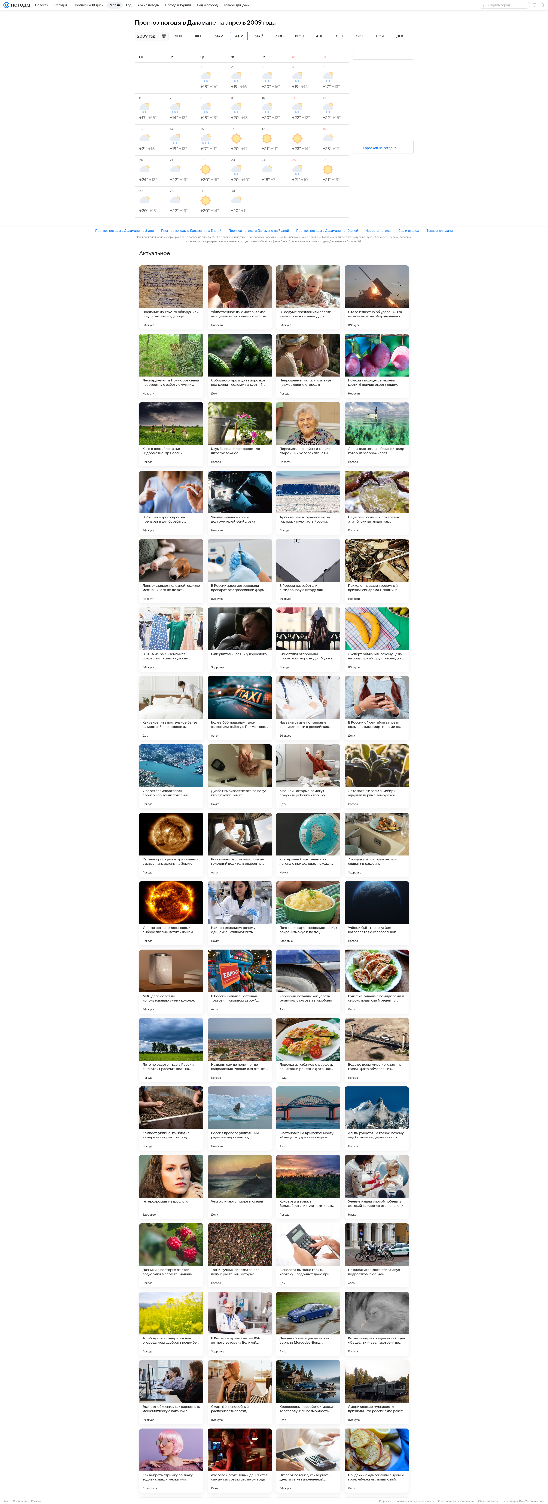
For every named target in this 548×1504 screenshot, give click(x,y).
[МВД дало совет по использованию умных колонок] (171, 982)
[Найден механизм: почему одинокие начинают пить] (240, 913)
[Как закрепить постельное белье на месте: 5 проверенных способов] (171, 708)
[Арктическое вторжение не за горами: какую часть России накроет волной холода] (308, 503)
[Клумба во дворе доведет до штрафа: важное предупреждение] (240, 434)
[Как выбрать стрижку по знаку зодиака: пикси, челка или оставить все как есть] (171, 1461)
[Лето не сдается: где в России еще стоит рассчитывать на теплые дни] (171, 1050)
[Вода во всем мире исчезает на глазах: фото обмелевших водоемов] (377, 1050)
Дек (400, 36)
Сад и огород (408, 231)
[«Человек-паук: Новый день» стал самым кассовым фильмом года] (240, 1461)
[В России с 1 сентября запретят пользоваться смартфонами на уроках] (377, 708)
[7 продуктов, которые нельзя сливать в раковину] (377, 845)
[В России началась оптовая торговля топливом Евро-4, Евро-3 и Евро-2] (240, 982)
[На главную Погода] (19, 5)
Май (259, 36)
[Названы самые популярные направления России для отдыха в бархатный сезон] (240, 1050)
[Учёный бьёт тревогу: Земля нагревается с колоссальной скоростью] (377, 913)
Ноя (380, 36)
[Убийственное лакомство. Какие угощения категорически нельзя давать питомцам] (240, 297)
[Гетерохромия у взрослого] (171, 1187)
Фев (199, 36)
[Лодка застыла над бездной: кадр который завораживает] (377, 434)
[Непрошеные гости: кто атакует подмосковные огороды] (308, 366)
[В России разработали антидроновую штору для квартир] (308, 571)
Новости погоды (378, 231)
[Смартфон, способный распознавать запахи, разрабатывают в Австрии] (240, 1392)
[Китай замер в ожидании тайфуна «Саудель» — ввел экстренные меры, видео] (377, 1324)
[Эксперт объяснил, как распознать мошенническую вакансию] (171, 1392)
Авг (319, 36)
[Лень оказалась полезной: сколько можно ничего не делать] (171, 571)
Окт (359, 36)
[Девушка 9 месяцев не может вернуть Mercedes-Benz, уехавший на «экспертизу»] (308, 1324)
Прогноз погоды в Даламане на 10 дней (327, 231)
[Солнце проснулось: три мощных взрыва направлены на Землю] (171, 845)
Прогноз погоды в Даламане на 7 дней (259, 231)
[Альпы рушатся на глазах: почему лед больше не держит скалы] (377, 1118)
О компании (20, 1501)
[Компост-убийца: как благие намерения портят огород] (171, 1118)
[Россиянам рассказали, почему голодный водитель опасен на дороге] (240, 845)
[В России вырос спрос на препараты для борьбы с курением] (171, 503)
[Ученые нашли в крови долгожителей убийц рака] (240, 503)
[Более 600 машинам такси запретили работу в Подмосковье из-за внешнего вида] (240, 708)
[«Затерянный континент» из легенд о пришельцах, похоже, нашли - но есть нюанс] (308, 845)
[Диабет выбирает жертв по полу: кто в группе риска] (240, 776)
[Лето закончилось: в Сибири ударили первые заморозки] (377, 776)
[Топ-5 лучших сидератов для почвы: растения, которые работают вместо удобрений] (240, 1255)
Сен (339, 36)
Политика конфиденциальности (414, 1501)
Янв (178, 36)
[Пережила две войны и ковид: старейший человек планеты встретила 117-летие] (308, 434)
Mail (6, 1501)
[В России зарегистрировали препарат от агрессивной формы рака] (240, 571)
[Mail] (6, 5)
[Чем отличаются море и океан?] (240, 1187)
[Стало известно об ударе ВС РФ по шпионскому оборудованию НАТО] (377, 297)
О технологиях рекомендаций (456, 1501)
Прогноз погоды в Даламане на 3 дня (124, 231)
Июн (279, 36)
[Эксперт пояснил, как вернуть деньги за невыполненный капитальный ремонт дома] (308, 1461)
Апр (239, 36)
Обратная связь (488, 1501)
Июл (299, 36)
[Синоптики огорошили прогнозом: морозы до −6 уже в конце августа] (308, 639)
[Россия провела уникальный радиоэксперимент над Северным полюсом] (240, 1118)
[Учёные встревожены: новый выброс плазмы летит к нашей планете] (171, 913)
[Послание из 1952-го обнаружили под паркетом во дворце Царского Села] (171, 297)
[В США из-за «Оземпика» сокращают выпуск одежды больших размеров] (171, 639)
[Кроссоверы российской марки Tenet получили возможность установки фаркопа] (308, 1392)
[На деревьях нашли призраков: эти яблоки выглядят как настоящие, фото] (377, 503)
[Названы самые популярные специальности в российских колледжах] (308, 708)
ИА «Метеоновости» (531, 1501)
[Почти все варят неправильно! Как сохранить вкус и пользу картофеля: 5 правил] (308, 913)
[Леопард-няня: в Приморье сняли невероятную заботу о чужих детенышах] (171, 366)
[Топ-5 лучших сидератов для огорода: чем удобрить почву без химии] (171, 1324)
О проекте (385, 1501)
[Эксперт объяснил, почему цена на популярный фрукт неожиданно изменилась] (377, 639)
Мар (219, 36)
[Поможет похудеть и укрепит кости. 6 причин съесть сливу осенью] (377, 366)
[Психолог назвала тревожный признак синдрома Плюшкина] (377, 571)
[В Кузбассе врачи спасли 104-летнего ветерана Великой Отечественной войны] (240, 1324)
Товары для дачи (439, 231)
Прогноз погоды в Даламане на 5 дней (191, 231)
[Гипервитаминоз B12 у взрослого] (240, 639)
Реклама (36, 1501)
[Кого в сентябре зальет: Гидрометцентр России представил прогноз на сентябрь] (171, 434)
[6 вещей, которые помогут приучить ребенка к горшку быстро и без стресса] (308, 776)
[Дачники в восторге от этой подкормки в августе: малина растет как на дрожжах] (171, 1255)
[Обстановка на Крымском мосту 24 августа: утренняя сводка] (308, 1118)
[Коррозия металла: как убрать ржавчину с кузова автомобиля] (308, 982)
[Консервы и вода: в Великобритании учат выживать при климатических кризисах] (308, 1187)
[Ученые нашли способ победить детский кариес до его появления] (377, 1187)
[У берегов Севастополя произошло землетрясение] (171, 776)
